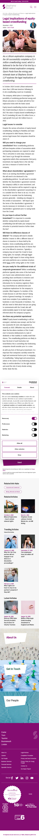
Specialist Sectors (6, 767)
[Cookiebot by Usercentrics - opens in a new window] (29, 382)
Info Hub (5, 13)
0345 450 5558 (25, 1)
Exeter (3, 732)
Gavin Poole (10, 27)
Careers (3, 755)
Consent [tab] (7, 387)
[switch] (34, 424)
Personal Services (6, 764)
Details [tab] (19, 387)
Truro (3, 735)
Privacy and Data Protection (28, 758)
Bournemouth (6, 741)
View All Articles (9, 532)
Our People (4, 758)
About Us (3, 753)
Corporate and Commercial (12, 487)
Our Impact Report (26, 769)
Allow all (19, 443)
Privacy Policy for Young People (27, 762)
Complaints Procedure (27, 755)
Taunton (4, 738)
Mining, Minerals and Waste (16, 13)
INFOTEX (33, 835)
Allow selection (19, 449)
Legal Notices (25, 753)
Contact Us (24, 766)
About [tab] (32, 387)
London (4, 744)
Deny (19, 455)
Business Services (6, 761)
